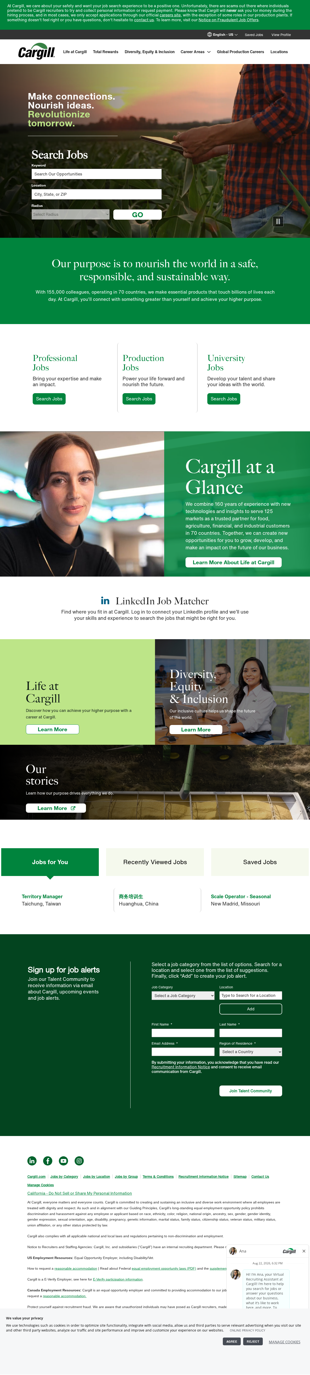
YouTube (63, 1160)
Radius (37, 205)
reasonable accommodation (75, 1268)
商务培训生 (131, 896)
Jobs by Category (64, 1176)
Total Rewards (105, 52)
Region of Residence (237, 1043)
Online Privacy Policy (247, 1330)
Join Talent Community (250, 1091)
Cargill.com (36, 1176)
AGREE (231, 1341)
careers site (170, 15)
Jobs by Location (96, 1176)
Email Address (165, 1043)
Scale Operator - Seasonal (241, 896)
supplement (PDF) (224, 1268)
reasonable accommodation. (64, 1296)
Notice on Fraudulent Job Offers (228, 20)
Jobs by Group (126, 1176)
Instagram (79, 1160)
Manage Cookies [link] (40, 1184)
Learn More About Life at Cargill (233, 562)
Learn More (58, 729)
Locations (279, 52)
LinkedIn (32, 1160)
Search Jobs (51, 398)
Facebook (47, 1160)
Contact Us (260, 1176)
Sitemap (240, 1176)
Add (251, 1009)
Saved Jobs (254, 34)
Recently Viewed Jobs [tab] (155, 861)
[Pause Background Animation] (278, 221)
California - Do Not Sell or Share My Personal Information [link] (79, 1193)
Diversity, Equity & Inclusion (150, 52)
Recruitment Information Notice (181, 1067)
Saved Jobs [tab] (260, 861)
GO (137, 214)
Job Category (162, 987)
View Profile (281, 34)
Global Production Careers (240, 52)
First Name (162, 1024)
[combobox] (96, 194)
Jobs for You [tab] (50, 861)
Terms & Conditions (158, 1176)
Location (38, 185)
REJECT (253, 1341)
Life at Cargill (75, 52)
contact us (144, 20)
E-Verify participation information (118, 1279)
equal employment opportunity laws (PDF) (164, 1268)
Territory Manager (42, 896)
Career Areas (193, 52)
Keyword (38, 165)
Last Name (229, 1024)
